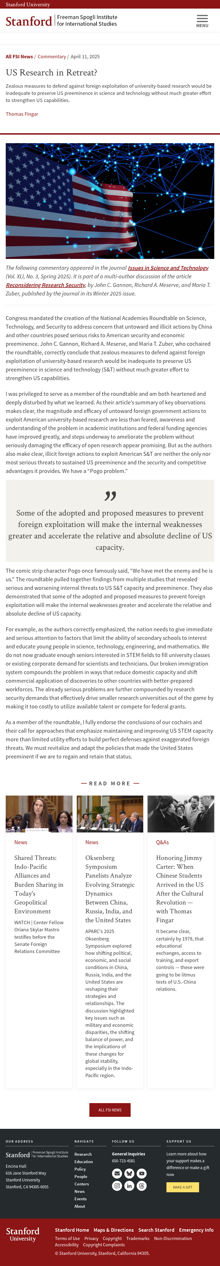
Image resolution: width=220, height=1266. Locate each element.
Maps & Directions (114, 1230)
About (79, 1206)
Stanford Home (72, 1230)
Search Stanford (156, 1230)
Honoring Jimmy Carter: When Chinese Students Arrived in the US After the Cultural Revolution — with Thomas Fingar (181, 942)
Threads (142, 1186)
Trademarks (138, 1238)
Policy (80, 1169)
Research (83, 1154)
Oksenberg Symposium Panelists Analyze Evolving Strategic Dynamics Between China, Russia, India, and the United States (110, 942)
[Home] (98, 20)
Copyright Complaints (104, 1244)
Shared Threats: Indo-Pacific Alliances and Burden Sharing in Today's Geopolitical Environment (39, 942)
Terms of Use (67, 1238)
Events (80, 1198)
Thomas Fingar (22, 114)
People (80, 1176)
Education (83, 1161)
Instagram (117, 1186)
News (79, 1191)
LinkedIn (129, 1186)
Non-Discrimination (173, 1238)
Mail (117, 1174)
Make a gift (182, 1187)
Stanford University (28, 4)
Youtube (142, 1174)
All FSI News (19, 56)
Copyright (112, 1238)
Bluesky (129, 1174)
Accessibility (66, 1244)
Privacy (91, 1238)
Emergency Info (196, 1230)
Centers (81, 1184)
